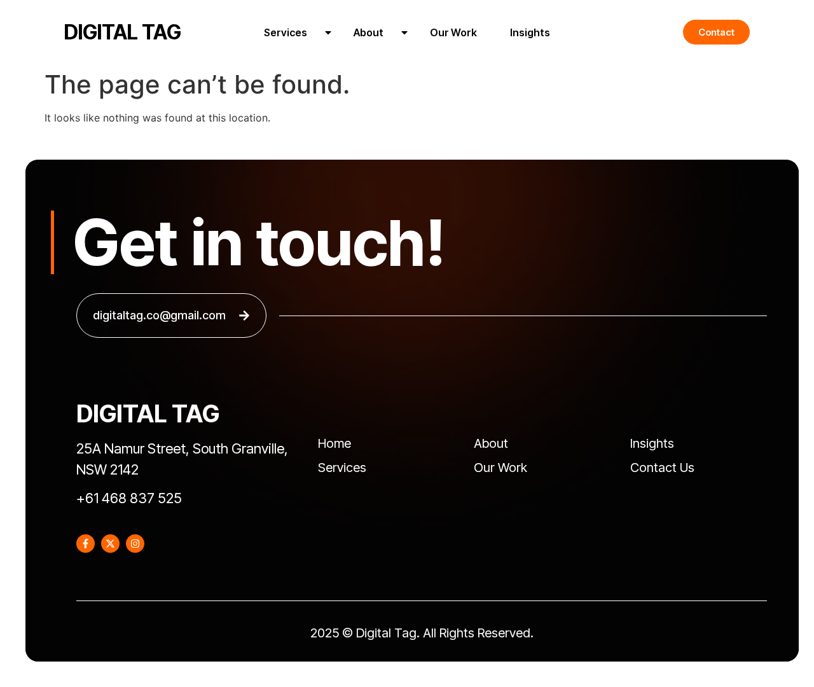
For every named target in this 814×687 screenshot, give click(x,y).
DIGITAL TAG (122, 32)
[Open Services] (328, 32)
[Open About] (404, 32)
